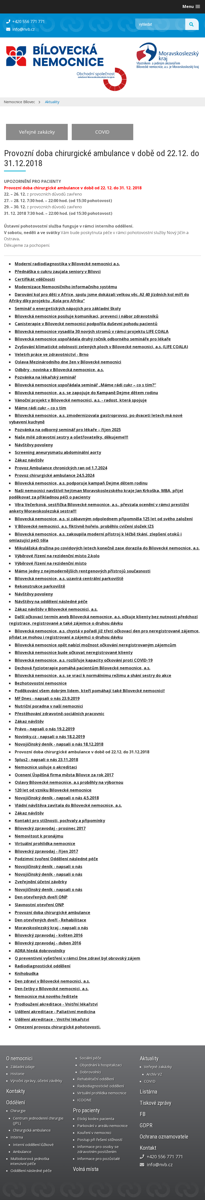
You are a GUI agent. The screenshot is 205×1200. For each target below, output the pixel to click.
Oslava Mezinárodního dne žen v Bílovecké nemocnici (68, 362)
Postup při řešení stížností (99, 1139)
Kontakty (15, 1091)
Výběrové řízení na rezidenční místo (50, 563)
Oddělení (15, 1102)
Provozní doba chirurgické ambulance (52, 912)
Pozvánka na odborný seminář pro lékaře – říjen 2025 (68, 429)
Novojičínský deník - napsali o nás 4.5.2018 (57, 798)
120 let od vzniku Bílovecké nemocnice (53, 790)
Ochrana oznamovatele (164, 1137)
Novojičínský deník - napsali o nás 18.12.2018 (59, 744)
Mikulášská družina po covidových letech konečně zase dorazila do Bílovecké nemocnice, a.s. (107, 548)
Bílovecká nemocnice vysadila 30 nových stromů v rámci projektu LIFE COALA (91, 331)
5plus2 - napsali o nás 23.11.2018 (46, 759)
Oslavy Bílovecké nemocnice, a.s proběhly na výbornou (69, 782)
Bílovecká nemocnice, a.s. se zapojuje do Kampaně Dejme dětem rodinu (86, 392)
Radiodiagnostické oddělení (42, 966)
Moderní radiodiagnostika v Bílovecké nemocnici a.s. (67, 264)
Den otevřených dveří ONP (41, 897)
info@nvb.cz (23, 29)
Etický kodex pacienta (95, 1118)
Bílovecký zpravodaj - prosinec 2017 (50, 828)
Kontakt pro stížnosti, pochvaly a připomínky (60, 820)
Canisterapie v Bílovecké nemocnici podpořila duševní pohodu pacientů (86, 323)
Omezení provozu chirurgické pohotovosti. (57, 1027)
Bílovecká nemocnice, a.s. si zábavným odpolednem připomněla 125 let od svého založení (104, 519)
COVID (102, 132)
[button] (191, 6)
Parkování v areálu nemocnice (102, 1125)
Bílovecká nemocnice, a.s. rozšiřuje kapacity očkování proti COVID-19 (83, 660)
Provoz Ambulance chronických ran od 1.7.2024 (61, 468)
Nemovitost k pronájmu (39, 836)
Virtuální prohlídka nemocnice (45, 843)
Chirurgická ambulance (32, 1130)
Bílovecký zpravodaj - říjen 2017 (46, 851)
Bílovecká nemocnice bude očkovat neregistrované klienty (73, 652)
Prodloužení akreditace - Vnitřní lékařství (56, 1004)
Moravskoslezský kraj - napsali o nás (51, 927)
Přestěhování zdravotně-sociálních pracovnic (59, 713)
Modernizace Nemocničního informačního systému (66, 287)
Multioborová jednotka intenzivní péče (29, 1161)
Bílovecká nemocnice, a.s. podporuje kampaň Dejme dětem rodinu (81, 483)
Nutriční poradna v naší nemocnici (49, 706)
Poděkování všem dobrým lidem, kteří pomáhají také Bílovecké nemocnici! (90, 690)
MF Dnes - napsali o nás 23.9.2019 (47, 698)
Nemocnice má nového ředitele (46, 996)
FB (143, 1114)
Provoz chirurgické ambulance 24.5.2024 (54, 475)
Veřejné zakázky (37, 132)
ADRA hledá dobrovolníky (40, 950)
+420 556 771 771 (28, 21)
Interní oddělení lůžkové (33, 1144)
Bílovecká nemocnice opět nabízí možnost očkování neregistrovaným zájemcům (95, 645)
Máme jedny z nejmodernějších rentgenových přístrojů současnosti (82, 571)
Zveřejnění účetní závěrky (41, 882)
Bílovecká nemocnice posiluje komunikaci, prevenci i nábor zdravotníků (86, 316)
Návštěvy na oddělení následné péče (51, 601)
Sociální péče (91, 1057)
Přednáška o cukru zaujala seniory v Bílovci (58, 271)
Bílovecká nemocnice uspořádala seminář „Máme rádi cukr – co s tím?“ (85, 385)
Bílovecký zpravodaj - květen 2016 (48, 935)
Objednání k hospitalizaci (101, 1064)
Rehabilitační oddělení (95, 1078)
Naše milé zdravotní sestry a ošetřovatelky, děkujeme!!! (71, 437)
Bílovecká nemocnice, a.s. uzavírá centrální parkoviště (69, 578)
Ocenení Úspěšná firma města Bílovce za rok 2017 (64, 775)
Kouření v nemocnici (94, 1132)
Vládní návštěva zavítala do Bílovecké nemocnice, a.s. (68, 805)
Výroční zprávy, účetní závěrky (36, 1080)
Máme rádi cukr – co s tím (40, 408)
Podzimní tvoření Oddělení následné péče (56, 859)
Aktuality (52, 101)
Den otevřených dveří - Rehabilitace (50, 920)
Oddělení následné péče (31, 1170)
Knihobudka (26, 973)
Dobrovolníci (90, 1071)
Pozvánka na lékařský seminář (45, 377)
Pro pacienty (86, 1110)
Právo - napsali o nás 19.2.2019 (44, 729)
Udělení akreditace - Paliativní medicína (55, 1011)
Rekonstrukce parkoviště (40, 586)
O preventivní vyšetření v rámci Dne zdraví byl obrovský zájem (77, 958)
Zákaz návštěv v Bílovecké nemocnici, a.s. (56, 609)
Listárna (148, 1092)
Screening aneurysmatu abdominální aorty (58, 452)
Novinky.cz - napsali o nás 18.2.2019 (50, 736)
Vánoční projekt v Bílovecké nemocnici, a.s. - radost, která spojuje (81, 400)
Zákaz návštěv (29, 460)
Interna (16, 1137)
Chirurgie (18, 1110)
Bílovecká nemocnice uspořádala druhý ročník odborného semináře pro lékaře (93, 339)
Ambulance (22, 1151)
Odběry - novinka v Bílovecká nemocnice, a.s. (59, 369)
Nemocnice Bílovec (19, 101)
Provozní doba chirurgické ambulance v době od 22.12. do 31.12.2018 (82, 752)
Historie (17, 1073)
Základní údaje (22, 1066)
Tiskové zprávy (155, 1103)
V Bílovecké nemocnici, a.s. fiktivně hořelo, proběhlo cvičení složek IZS (84, 526)
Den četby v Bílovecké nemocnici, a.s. (51, 988)
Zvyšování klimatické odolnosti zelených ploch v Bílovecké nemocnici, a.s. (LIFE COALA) (101, 346)
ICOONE (84, 1099)
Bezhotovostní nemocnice (41, 683)
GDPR (146, 1125)
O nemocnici (19, 1058)
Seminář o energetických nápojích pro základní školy (68, 308)
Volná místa (85, 1169)
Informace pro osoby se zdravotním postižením (98, 1149)
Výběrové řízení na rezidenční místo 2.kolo (57, 556)
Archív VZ (154, 1074)
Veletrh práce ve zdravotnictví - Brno (51, 354)
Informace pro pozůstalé (98, 1158)
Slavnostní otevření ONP (39, 904)
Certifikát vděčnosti (35, 279)
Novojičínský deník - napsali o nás (48, 866)
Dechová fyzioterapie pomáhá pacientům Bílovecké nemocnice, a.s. (82, 668)
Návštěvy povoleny (34, 445)
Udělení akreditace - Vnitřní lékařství (52, 1019)
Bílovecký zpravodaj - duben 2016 (48, 943)
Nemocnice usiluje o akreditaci (46, 767)
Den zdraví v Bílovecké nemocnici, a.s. (52, 981)
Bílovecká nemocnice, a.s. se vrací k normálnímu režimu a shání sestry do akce (93, 675)
